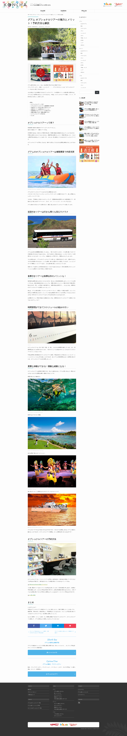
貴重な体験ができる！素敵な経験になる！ (40, 112)
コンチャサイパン (81, 694)
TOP (28, 14)
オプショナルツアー (52, 674)
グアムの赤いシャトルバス (83, 692)
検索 (97, 92)
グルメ (82, 30)
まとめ (32, 115)
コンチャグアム (81, 689)
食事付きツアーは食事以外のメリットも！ (40, 109)
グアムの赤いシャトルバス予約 (34, 705)
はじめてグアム (41, 26)
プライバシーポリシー (32, 692)
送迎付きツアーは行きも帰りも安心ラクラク (41, 107)
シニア (82, 42)
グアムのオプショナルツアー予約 (34, 702)
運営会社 (29, 689)
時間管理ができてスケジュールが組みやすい (41, 110)
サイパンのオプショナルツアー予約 (35, 708)
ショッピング (83, 33)
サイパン (81, 48)
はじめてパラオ (84, 78)
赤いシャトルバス (52, 652)
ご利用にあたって (31, 694)
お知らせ (82, 45)
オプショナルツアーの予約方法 (38, 113)
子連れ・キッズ (84, 37)
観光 (81, 26)
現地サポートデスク (58, 696)
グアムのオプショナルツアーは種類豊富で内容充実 (42, 105)
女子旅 (82, 40)
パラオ (80, 75)
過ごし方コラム (33, 14)
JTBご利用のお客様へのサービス (60, 698)
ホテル (82, 35)
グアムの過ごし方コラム (59, 691)
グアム (38, 14)
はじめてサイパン (84, 50)
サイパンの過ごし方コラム (59, 703)
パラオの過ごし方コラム (59, 713)
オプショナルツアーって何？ (37, 104)
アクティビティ (47, 26)
